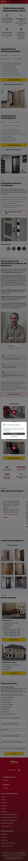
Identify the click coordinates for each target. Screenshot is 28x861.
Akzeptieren (14, 433)
